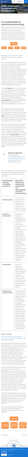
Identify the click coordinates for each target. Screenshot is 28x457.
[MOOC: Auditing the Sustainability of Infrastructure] (4, 2)
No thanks (11, 454)
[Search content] (22, 1)
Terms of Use (4, 451)
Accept (4, 454)
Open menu (26, 1)
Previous (5, 435)
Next (24, 435)
